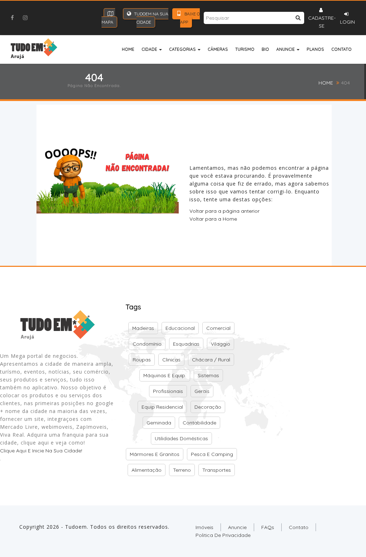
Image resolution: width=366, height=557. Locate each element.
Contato (341, 49)
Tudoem (76, 526)
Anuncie (286, 49)
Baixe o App (190, 18)
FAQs (267, 527)
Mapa (107, 22)
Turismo (244, 49)
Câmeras (218, 49)
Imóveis (204, 527)
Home (128, 49)
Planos (315, 49)
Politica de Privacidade (223, 535)
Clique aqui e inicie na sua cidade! (41, 450)
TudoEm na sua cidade (150, 18)
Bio (265, 49)
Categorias (183, 49)
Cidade (150, 49)
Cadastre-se (322, 22)
